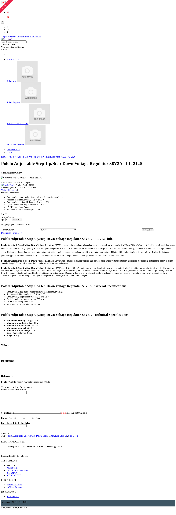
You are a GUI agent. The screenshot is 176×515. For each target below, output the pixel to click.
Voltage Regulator (9, 190)
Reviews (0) (17, 233)
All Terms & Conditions (17, 470)
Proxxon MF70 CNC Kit (17, 123)
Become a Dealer (14, 484)
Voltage (46, 436)
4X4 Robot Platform (15, 145)
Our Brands (12, 468)
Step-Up (63, 436)
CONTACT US (14, 475)
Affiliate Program (14, 487)
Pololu (12, 185)
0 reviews (22, 178)
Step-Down (73, 436)
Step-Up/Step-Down (33, 436)
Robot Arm (11, 81)
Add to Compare (23, 182)
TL (8, 29)
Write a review (35, 178)
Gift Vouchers (13, 496)
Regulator (54, 436)
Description (6, 233)
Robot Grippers (13, 102)
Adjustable (18, 436)
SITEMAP (12, 473)
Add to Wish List (8, 182)
